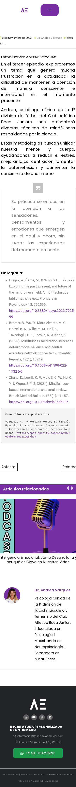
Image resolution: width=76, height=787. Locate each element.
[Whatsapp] (42, 717)
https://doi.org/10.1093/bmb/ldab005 (39, 402)
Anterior (8, 466)
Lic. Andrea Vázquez (49, 38)
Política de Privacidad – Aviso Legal (38, 781)
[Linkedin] (50, 717)
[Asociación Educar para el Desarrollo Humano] (24, 10)
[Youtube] (34, 717)
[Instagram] (26, 717)
